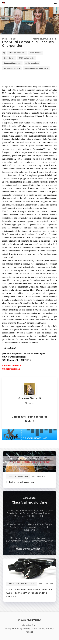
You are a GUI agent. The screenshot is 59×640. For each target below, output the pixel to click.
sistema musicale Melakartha (36, 68)
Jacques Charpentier (12, 63)
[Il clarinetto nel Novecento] (29, 461)
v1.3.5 (24, 628)
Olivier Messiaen (32, 63)
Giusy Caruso (9, 58)
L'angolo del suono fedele (21, 584)
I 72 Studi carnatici (26, 58)
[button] (55, 3)
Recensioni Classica (12, 68)
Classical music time (17, 53)
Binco (34, 625)
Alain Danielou (35, 53)
